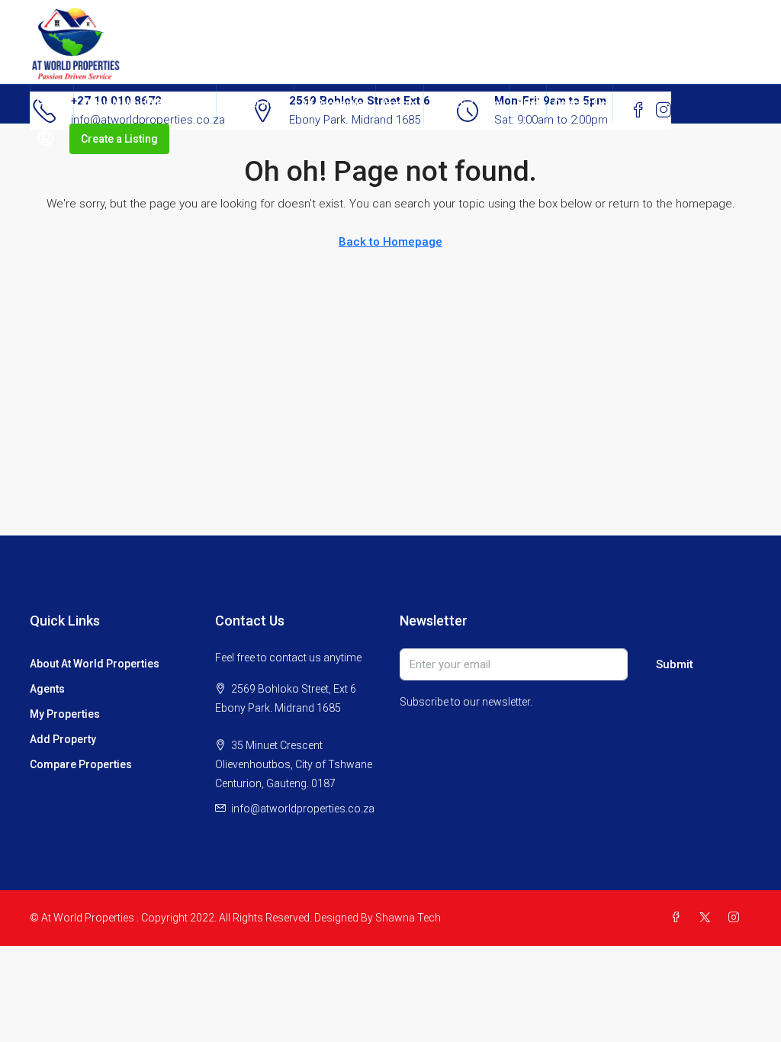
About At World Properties (145, 104)
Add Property (63, 739)
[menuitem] (46, 139)
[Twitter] (707, 918)
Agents (399, 104)
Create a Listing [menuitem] (119, 139)
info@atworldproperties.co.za (302, 808)
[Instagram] (736, 918)
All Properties (335, 104)
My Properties (65, 714)
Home (52, 104)
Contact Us (579, 104)
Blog (528, 104)
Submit (674, 664)
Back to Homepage (390, 242)
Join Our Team (466, 104)
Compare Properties (81, 764)
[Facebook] (678, 918)
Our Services (255, 104)
